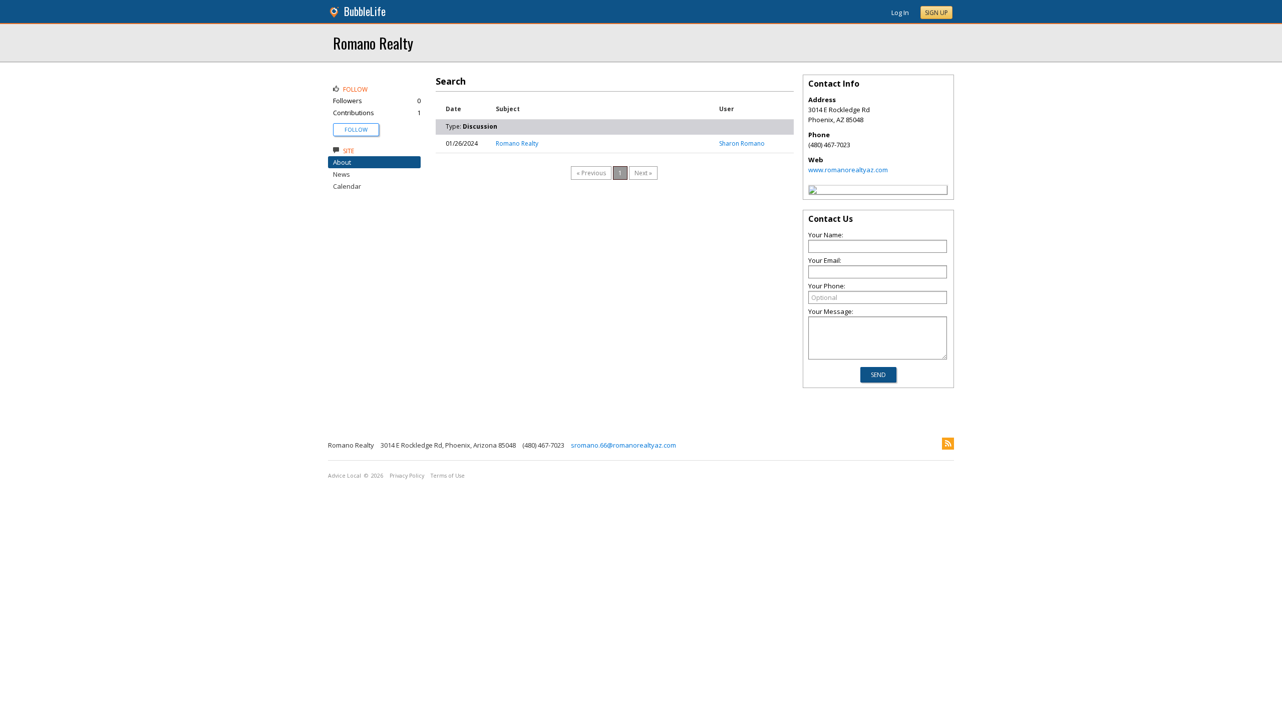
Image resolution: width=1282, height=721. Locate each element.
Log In (900, 12)
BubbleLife (365, 11)
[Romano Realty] (813, 191)
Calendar (347, 186)
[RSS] (948, 444)
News (341, 174)
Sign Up (936, 13)
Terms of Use (448, 475)
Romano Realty (373, 43)
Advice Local (344, 475)
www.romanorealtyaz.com (848, 169)
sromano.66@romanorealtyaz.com (623, 445)
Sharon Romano (742, 143)
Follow (356, 129)
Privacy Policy (407, 475)
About (342, 162)
